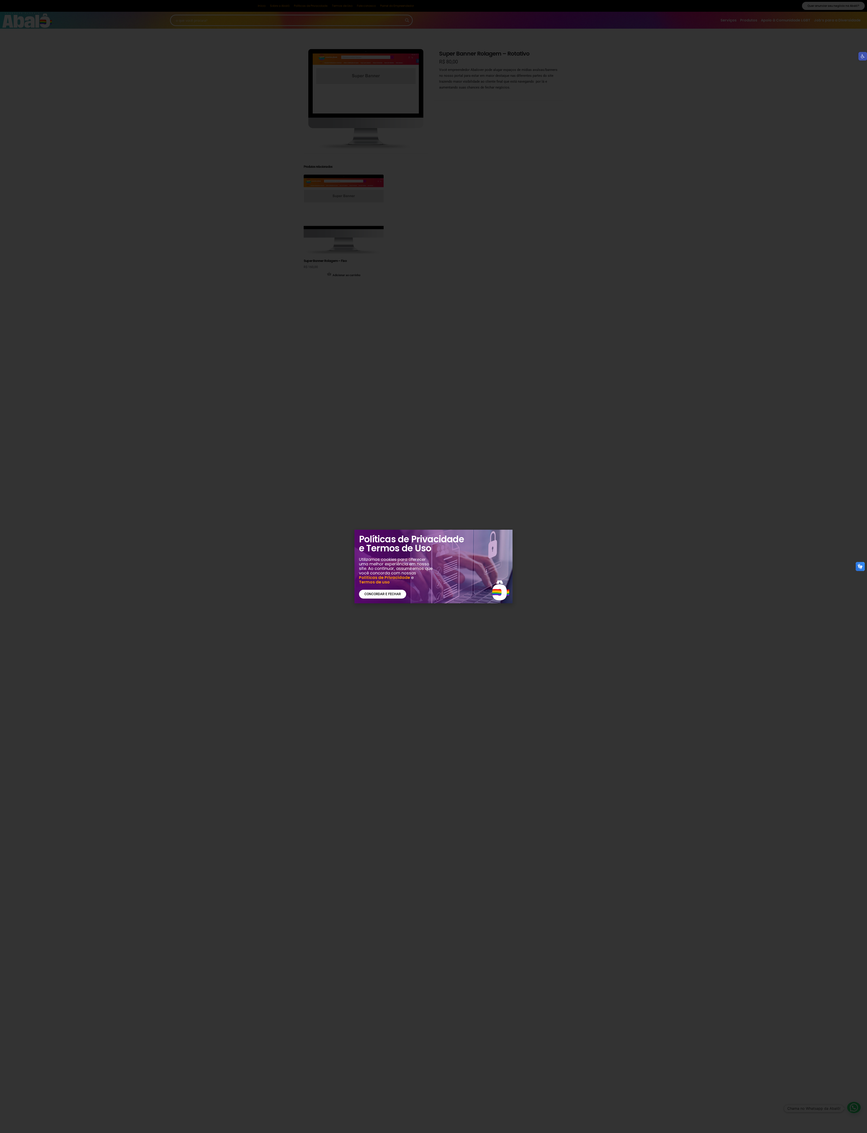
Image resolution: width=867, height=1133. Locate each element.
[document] (433, 566)
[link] (862, 56)
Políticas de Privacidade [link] (384, 577)
